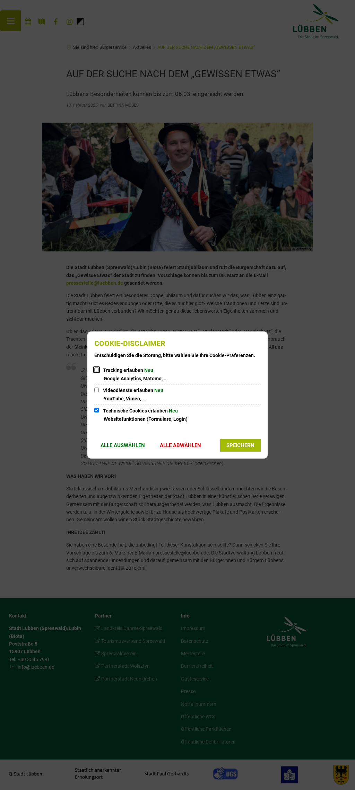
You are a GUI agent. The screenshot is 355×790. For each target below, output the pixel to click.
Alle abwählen (180, 445)
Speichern (240, 445)
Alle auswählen (123, 445)
